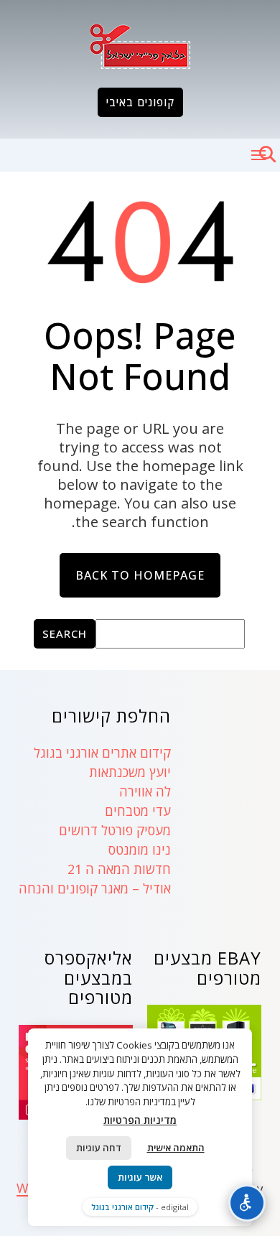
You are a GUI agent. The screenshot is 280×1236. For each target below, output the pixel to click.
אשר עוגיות (140, 1177)
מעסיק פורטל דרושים (115, 830)
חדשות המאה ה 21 (119, 869)
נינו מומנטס (139, 849)
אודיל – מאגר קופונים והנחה (95, 888)
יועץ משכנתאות (130, 772)
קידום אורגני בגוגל (122, 1207)
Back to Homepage (140, 575)
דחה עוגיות (98, 1147)
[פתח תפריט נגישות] (247, 1203)
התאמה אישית (176, 1147)
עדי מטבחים (138, 810)
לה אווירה (145, 791)
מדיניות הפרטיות (140, 1120)
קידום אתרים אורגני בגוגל (102, 752)
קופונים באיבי (140, 102)
